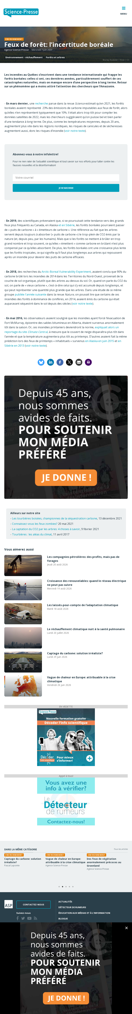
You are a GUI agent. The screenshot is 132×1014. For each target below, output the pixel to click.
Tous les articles (121, 849)
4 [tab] (69, 887)
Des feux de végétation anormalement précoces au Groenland (104, 862)
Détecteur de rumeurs (72, 907)
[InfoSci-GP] (66, 737)
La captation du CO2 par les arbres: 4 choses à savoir (46, 529)
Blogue (63, 918)
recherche (41, 103)
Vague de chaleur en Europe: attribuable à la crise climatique (65, 860)
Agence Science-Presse (16, 49)
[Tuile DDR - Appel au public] (66, 801)
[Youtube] (30, 919)
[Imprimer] (88, 362)
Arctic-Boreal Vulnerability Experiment (66, 272)
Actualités (65, 901)
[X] (69, 362)
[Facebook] (60, 362)
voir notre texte (75, 131)
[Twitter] (23, 919)
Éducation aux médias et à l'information (84, 912)
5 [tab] (73, 887)
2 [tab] (62, 887)
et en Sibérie (66, 225)
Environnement (14, 39)
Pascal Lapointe (12, 865)
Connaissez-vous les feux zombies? (34, 524)
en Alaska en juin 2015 (99, 341)
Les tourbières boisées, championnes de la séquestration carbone (54, 518)
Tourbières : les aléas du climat (32, 534)
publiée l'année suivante (30, 294)
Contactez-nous (33, 904)
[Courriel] (78, 362)
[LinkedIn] (50, 362)
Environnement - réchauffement (24, 57)
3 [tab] (66, 887)
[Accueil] (24, 13)
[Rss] (36, 919)
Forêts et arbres (55, 57)
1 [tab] (59, 887)
